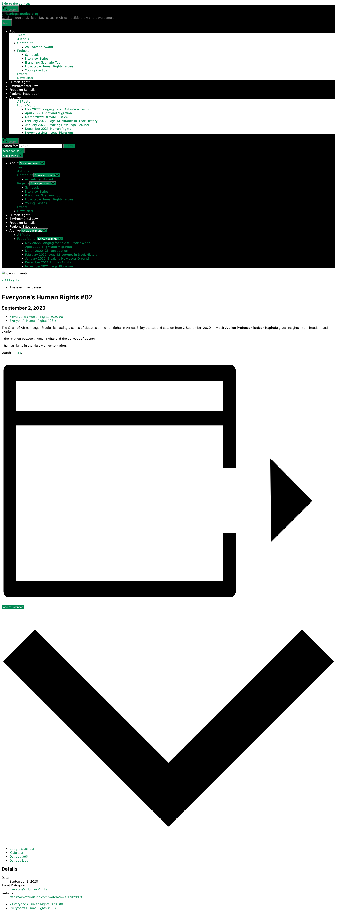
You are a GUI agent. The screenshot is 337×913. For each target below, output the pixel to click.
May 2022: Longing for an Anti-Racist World (57, 109)
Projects (23, 51)
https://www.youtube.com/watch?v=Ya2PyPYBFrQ (46, 897)
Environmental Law (23, 86)
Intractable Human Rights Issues (49, 66)
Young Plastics (36, 70)
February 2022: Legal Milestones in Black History (61, 121)
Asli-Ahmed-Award (39, 47)
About (14, 31)
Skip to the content (16, 3)
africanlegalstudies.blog (20, 14)
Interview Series (37, 58)
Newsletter (25, 78)
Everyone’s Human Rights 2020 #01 (36, 317)
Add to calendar (13, 607)
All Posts (23, 101)
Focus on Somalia (22, 90)
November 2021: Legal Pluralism (49, 132)
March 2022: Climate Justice (46, 117)
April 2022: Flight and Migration (48, 113)
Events (22, 74)
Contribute (25, 43)
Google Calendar (21, 849)
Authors (23, 39)
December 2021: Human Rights (48, 129)
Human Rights (19, 82)
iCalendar (16, 853)
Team (21, 35)
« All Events (10, 280)
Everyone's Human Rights (28, 889)
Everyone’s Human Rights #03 (32, 321)
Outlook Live (18, 860)
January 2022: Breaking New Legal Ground (57, 125)
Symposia (32, 55)
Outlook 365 (18, 856)
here (18, 352)
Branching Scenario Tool (43, 62)
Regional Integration (24, 93)
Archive (15, 97)
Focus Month (27, 105)
